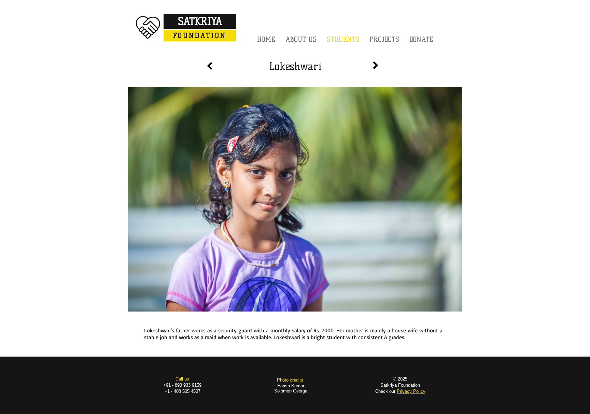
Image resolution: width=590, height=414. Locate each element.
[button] (384, 39)
